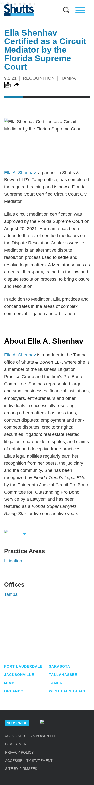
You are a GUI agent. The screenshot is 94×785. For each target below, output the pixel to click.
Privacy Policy (19, 752)
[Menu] (80, 10)
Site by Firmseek (21, 769)
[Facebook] (87, 723)
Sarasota (59, 666)
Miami (10, 683)
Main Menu (43, 2)
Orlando (14, 691)
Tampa (11, 594)
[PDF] (7, 85)
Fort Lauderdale (23, 666)
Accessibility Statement (29, 761)
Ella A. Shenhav (20, 172)
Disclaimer (15, 744)
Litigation (13, 560)
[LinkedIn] (57, 723)
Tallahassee (63, 675)
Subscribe (17, 723)
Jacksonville (19, 675)
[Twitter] (72, 723)
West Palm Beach (68, 691)
